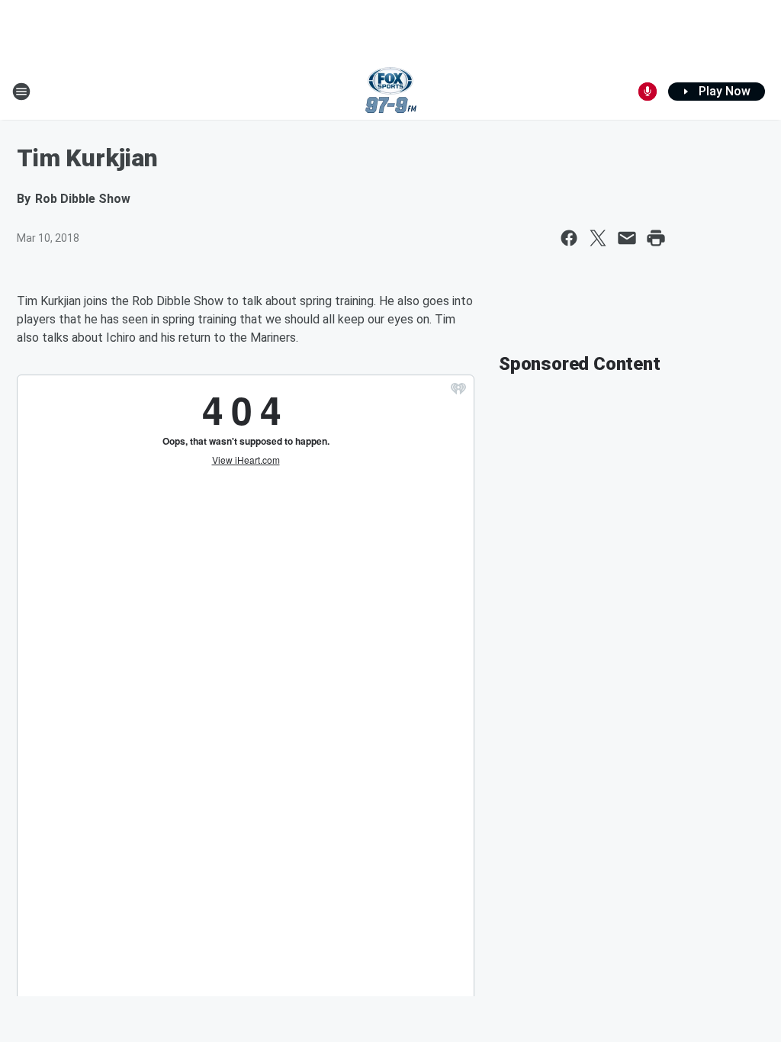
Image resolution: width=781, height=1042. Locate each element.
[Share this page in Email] (627, 238)
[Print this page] (656, 238)
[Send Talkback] (647, 91)
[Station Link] (390, 91)
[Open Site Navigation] (21, 91)
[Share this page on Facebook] (569, 238)
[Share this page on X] (598, 238)
